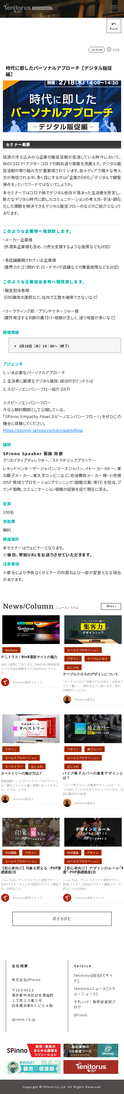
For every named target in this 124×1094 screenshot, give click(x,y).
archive (96, 49)
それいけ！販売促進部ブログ (95, 1004)
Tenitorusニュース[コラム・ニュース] (94, 991)
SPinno (80, 1014)
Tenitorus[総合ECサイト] (93, 978)
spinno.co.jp (24, 1019)
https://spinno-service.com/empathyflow (43, 430)
